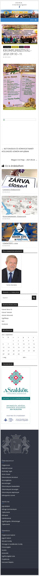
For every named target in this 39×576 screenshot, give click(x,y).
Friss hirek (15, 47)
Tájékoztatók (6, 512)
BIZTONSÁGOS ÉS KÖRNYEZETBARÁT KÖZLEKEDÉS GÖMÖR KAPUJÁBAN (18, 150)
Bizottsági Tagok (7, 471)
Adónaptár (5, 515)
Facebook (5, 324)
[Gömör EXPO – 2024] (19, 224)
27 (3, 354)
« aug (4, 357)
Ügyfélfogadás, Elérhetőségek (11, 521)
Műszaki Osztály (7, 541)
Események (7, 47)
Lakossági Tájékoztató (11, 190)
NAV (3, 321)
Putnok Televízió (7, 312)
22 (13, 351)
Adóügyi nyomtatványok (9, 509)
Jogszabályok (6, 506)
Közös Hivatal (6, 474)
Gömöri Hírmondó (7, 315)
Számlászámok (6, 518)
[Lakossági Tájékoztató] (19, 170)
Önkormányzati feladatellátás (11, 486)
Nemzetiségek (6, 483)
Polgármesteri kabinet (8, 535)
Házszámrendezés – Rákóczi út (14, 216)
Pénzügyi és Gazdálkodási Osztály (12, 544)
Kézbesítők (5, 553)
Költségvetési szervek (8, 495)
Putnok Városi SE (7, 309)
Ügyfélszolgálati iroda (8, 556)
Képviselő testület (7, 468)
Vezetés (4, 550)
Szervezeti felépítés (8, 562)
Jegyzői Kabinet (6, 538)
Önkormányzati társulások (10, 477)
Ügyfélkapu (5, 318)
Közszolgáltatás (6, 480)
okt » (24, 357)
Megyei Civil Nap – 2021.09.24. (24, 160)
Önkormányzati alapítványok (10, 492)
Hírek (21, 47)
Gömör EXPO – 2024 (10, 243)
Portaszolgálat (6, 547)
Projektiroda (5, 559)
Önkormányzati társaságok (10, 489)
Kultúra (27, 47)
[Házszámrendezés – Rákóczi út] (19, 197)
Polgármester (6, 465)
